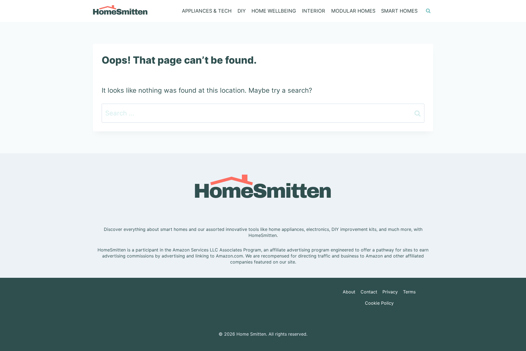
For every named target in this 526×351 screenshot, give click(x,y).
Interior (313, 11)
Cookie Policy (379, 303)
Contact (369, 292)
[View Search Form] (428, 11)
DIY (242, 11)
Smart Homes (399, 11)
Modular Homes (353, 11)
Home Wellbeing (273, 11)
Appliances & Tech (206, 11)
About (349, 292)
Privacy (390, 292)
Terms (409, 292)
